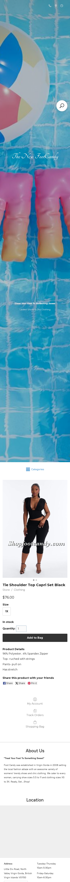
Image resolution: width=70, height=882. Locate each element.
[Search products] (62, 106)
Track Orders (34, 715)
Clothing (19, 589)
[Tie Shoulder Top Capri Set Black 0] (35, 529)
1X (6, 611)
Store (6, 589)
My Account (35, 703)
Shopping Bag (35, 726)
